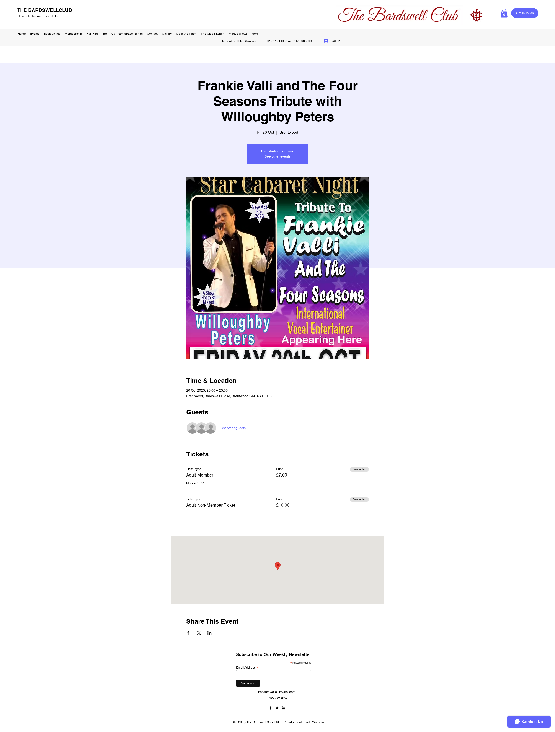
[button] (504, 13)
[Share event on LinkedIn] (209, 633)
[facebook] (270, 708)
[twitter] (277, 708)
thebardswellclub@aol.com (239, 41)
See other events (277, 156)
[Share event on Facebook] (188, 633)
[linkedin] (283, 708)
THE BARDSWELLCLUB (44, 10)
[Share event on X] (199, 633)
